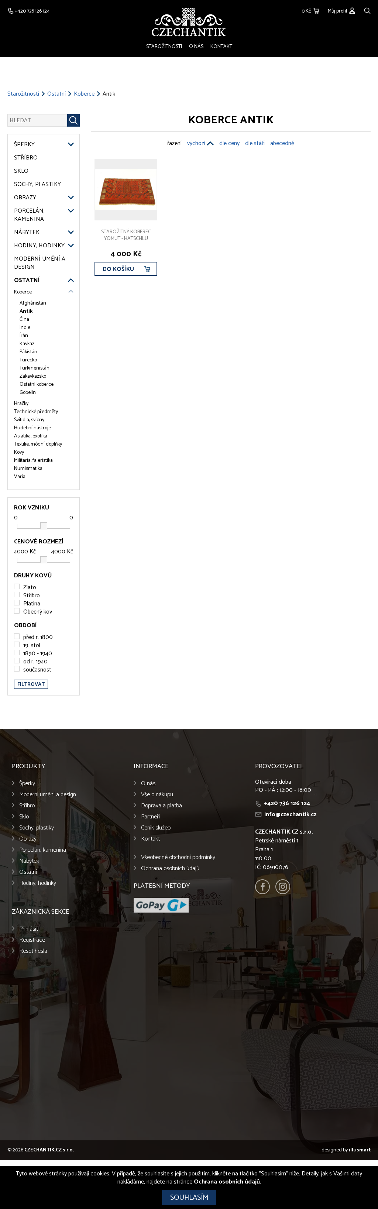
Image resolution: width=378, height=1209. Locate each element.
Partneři (150, 817)
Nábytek (26, 232)
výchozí (196, 143)
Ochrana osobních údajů (170, 868)
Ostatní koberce (37, 385)
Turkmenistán (34, 368)
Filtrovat (31, 684)
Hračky (21, 404)
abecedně (282, 143)
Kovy (19, 453)
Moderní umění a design (39, 263)
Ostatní (56, 94)
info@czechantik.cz (290, 815)
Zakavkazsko (33, 376)
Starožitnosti (164, 46)
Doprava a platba (161, 806)
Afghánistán (33, 303)
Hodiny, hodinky (39, 246)
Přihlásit (28, 929)
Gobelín (28, 393)
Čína (24, 320)
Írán (24, 336)
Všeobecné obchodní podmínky (178, 857)
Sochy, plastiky (37, 184)
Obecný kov (37, 612)
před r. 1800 (38, 637)
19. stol (31, 645)
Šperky (24, 145)
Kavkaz (27, 344)
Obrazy (25, 198)
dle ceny (229, 143)
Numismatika (28, 469)
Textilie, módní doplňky (38, 444)
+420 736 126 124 (287, 803)
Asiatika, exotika (30, 436)
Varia (19, 477)
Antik (26, 312)
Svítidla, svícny (29, 420)
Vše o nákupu (157, 795)
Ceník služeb (156, 828)
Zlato (29, 588)
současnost (37, 670)
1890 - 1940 (37, 654)
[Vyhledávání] (367, 10)
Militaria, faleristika (33, 461)
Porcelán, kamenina (29, 215)
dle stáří (255, 143)
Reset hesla (33, 951)
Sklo (21, 171)
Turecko (28, 360)
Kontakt (221, 46)
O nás (196, 46)
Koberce (84, 94)
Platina (31, 604)
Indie (25, 328)
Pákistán (28, 352)
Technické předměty (36, 412)
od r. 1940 (35, 662)
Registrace (32, 940)
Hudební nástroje (32, 428)
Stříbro (26, 158)
